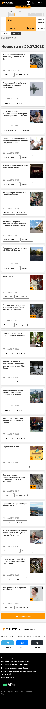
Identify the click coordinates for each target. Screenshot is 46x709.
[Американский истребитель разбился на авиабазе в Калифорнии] (36, 89)
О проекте (5, 658)
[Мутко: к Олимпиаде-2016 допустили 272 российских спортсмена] (36, 565)
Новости (7, 103)
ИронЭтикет (8, 276)
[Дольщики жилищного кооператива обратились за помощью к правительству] (36, 226)
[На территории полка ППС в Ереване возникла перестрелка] (36, 199)
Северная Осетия (10, 130)
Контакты (5, 661)
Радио (6, 297)
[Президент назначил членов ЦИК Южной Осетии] (36, 254)
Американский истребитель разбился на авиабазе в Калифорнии (14, 85)
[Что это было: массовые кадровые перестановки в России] (36, 424)
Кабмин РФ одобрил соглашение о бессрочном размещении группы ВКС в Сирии (14, 365)
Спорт (19, 579)
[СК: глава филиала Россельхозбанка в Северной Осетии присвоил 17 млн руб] (36, 117)
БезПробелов (20, 607)
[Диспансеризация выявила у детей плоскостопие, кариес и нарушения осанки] (36, 143)
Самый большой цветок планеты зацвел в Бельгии (14, 334)
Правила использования (21, 658)
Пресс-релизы (24, 661)
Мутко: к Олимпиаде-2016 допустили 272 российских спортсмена (14, 561)
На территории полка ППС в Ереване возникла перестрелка (14, 195)
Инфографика (9, 467)
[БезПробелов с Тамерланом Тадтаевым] (36, 593)
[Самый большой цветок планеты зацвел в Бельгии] (36, 339)
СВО (12, 636)
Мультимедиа (20, 75)
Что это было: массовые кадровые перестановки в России (13, 420)
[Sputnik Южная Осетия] (7, 4)
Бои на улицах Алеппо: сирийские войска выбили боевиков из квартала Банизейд (14, 478)
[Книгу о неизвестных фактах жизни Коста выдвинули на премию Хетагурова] (36, 537)
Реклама (13, 661)
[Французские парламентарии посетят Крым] (36, 509)
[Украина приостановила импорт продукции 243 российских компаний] (36, 396)
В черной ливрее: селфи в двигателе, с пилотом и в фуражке (14, 57)
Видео (6, 75)
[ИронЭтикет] (36, 282)
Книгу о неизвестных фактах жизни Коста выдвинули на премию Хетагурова (15, 533)
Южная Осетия (9, 157)
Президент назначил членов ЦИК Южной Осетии (15, 249)
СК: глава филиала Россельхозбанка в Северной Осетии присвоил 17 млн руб (15, 113)
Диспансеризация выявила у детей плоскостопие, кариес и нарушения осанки (15, 140)
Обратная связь (7, 677)
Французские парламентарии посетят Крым (15, 504)
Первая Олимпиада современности (11, 448)
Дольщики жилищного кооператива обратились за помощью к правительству (14, 223)
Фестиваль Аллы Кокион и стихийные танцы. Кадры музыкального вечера (14, 307)
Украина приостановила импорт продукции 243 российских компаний (13, 392)
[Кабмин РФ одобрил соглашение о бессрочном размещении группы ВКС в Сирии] (36, 368)
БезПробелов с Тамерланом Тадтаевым (14, 588)
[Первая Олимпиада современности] (36, 453)
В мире (19, 103)
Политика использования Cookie (14, 668)
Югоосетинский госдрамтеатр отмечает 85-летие (15, 166)
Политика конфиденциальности (14, 665)
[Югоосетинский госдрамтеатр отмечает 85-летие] (36, 171)
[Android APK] (9, 684)
